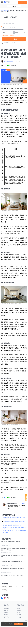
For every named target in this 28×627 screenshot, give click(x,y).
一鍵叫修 (22, 2)
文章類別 (14, 6)
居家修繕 (6, 10)
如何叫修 (19, 610)
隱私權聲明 (6, 617)
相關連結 (8, 508)
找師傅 (18, 608)
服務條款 (6, 614)
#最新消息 (4, 589)
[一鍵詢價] (26, 501)
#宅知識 (10, 586)
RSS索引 (19, 617)
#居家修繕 (4, 586)
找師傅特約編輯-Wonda (8, 61)
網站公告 (6, 610)
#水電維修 (16, 586)
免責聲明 (6, 612)
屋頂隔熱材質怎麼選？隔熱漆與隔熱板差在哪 (13, 525)
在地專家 (19, 614)
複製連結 (14, 65)
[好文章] (7, 2)
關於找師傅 (6, 608)
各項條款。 (13, 42)
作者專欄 (23, 503)
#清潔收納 (23, 586)
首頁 (2, 10)
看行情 (18, 612)
